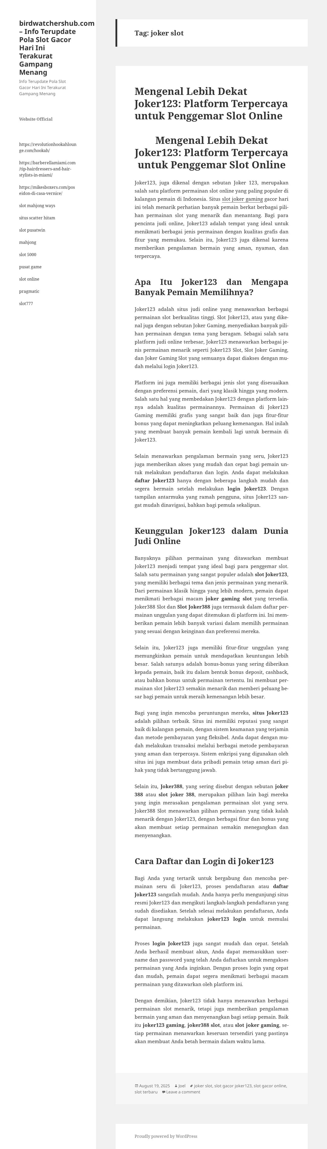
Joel (182, 1086)
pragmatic (29, 291)
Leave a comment (183, 1092)
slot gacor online (270, 1086)
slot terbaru (146, 1092)
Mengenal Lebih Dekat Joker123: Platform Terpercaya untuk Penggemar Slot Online (211, 103)
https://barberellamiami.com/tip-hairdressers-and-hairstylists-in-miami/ (47, 169)
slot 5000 (27, 254)
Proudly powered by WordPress (166, 1136)
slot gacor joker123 (233, 1086)
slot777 (26, 303)
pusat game (30, 267)
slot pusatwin (32, 230)
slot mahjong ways (37, 205)
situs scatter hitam (37, 218)
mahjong (27, 242)
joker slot (203, 1086)
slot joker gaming (242, 199)
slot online (29, 279)
